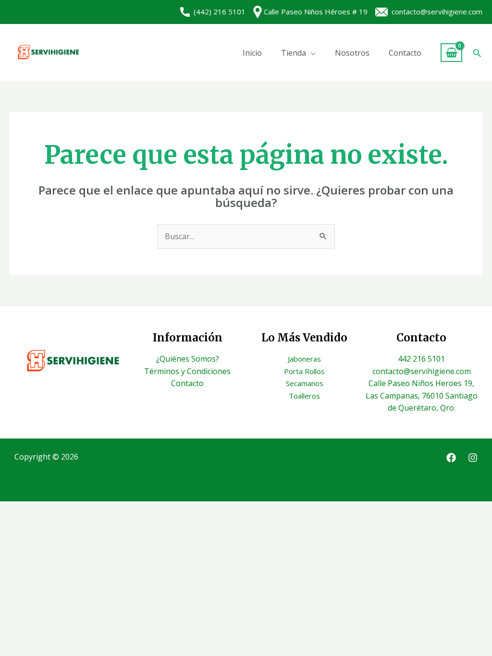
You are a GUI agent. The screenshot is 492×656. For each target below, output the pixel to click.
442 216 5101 (421, 358)
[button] (477, 53)
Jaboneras (304, 359)
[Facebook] (451, 457)
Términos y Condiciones (187, 371)
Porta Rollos (304, 371)
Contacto (405, 53)
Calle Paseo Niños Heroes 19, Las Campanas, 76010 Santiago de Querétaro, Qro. (422, 395)
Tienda (293, 53)
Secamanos (304, 383)
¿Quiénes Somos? (187, 358)
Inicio (252, 53)
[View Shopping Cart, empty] (451, 52)
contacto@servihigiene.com (435, 11)
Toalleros (304, 396)
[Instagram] (473, 457)
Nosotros (352, 53)
